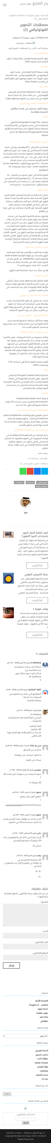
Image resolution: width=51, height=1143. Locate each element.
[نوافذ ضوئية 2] (8, 612)
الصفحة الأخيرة (41, 1000)
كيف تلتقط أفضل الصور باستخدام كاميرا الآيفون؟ (34, 534)
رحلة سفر (44, 1017)
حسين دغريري (42, 1054)
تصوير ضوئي (42, 482)
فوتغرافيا (30, 482)
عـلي (39, 833)
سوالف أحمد (42, 1058)
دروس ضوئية (29, 38)
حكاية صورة (43, 1009)
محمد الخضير (42, 1075)
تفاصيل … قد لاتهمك (38, 1005)
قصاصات (44, 1071)
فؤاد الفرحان (42, 1066)
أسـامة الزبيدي (41, 1050)
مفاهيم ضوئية (41, 486)
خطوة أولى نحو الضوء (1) (38, 458)
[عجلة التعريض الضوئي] (8, 578)
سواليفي (44, 1021)
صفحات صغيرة (41, 1062)
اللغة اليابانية (34, 689)
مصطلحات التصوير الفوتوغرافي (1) (34, 464)
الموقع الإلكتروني (40, 953)
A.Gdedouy (36, 662)
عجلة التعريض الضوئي (36, 574)
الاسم (45, 931)
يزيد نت (44, 1079)
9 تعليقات (16, 38)
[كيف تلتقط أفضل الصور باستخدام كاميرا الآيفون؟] (8, 534)
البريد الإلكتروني (41, 942)
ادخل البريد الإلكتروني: (25, 1114)
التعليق (44, 902)
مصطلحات (19, 482)
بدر (39, 710)
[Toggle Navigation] (5, 5)
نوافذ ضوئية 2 (40, 609)
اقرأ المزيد (37, 565)
